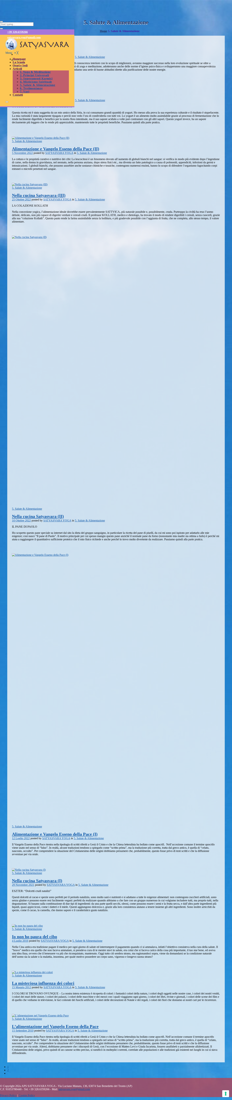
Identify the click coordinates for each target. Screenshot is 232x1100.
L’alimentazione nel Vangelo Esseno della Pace (55, 1026)
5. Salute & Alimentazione (90, 56)
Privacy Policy (8, 1095)
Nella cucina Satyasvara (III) (38, 195)
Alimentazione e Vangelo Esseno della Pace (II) (55, 148)
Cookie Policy (27, 1095)
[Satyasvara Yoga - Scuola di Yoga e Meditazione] (37, 49)
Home (103, 31)
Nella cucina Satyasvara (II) (38, 516)
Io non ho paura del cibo (34, 936)
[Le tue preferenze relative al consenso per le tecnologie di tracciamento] (225, 1093)
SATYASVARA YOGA (59, 152)
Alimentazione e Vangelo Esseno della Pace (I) (55, 834)
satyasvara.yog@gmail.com (24, 37)
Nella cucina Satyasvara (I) (37, 880)
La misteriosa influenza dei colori (43, 983)
